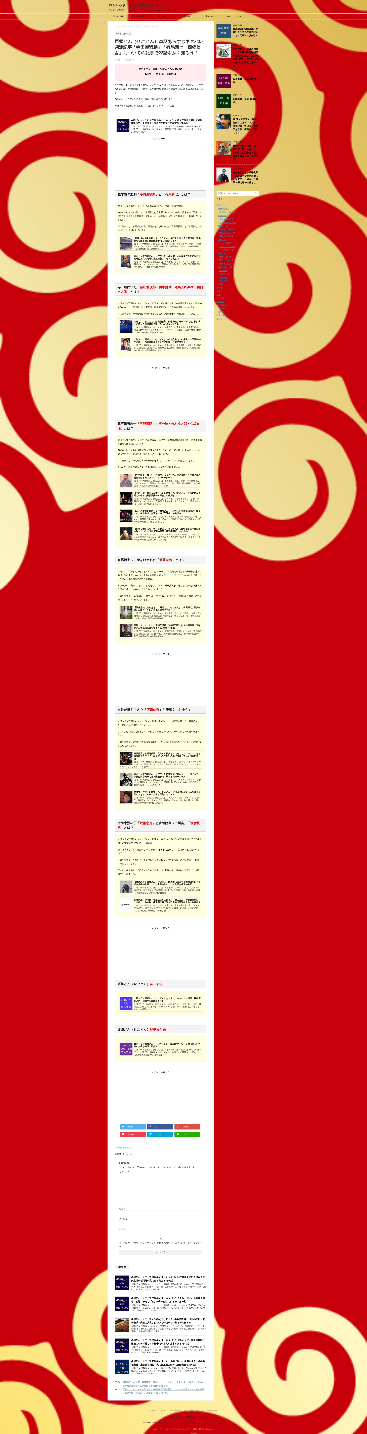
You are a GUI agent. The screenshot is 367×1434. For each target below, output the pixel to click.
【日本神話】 (210, 16)
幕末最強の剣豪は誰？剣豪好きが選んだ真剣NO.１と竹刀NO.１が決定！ (245, 32)
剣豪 (218, 291)
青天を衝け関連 (226, 219)
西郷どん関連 (225, 257)
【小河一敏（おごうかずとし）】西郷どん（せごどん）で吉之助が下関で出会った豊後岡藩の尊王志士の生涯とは (167, 494)
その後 (219, 288)
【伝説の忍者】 (141, 16)
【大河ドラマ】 (164, 16)
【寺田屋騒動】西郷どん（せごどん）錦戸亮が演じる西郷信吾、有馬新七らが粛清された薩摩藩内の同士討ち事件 (167, 239)
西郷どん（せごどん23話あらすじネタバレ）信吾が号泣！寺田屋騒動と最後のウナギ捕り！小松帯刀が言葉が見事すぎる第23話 (168, 1342)
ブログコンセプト (233, 16)
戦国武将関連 (222, 315)
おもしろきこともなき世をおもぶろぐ (137, 5)
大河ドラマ (221, 205)
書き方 (221, 312)
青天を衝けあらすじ (228, 222)
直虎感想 (223, 277)
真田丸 (221, 284)
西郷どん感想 (225, 264)
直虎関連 (223, 270)
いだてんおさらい (227, 246)
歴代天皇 (220, 298)
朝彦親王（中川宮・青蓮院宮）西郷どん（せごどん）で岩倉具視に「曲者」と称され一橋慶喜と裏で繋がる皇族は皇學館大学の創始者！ (167, 900)
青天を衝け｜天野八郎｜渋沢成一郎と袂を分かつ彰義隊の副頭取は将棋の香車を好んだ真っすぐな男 (245, 152)
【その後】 (187, 16)
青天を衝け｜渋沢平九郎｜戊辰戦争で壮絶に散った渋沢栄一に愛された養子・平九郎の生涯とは (245, 177)
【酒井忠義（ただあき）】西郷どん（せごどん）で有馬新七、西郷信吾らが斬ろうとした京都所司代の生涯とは (167, 608)
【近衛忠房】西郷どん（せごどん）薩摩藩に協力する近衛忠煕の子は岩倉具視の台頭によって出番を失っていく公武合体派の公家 (167, 883)
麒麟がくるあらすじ (228, 233)
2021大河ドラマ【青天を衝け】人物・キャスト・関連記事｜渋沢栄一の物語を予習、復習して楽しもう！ (246, 126)
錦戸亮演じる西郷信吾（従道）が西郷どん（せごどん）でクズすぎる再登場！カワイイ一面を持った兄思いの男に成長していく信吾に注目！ (167, 756)
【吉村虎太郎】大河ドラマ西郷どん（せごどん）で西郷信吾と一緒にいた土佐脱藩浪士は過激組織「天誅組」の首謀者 (167, 512)
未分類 (219, 319)
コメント (124, 1172)
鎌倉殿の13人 (224, 209)
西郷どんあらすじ (124, 1147)
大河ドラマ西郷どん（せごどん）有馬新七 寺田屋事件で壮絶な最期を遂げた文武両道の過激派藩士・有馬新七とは (167, 257)
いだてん (222, 240)
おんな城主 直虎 (226, 267)
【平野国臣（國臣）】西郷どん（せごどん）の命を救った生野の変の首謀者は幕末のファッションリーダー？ (167, 476)
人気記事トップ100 (178, 1411)
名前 (122, 1209)
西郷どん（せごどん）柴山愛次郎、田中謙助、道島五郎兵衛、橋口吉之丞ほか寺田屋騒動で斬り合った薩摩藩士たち (167, 322)
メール (123, 1219)
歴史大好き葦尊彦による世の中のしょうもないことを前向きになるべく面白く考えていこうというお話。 (183, 1422)
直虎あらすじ (225, 274)
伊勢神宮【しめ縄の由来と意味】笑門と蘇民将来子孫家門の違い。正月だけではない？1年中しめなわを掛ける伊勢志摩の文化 (246, 57)
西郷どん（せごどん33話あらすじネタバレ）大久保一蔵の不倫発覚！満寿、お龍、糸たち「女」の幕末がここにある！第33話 (168, 1300)
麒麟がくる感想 (226, 236)
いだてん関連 (225, 243)
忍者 (218, 295)
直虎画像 (223, 281)
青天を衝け (223, 215)
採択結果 (222, 308)
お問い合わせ (212, 1411)
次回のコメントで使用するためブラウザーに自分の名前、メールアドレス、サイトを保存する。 (160, 1245)
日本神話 (220, 301)
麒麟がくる (223, 226)
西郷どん (222, 253)
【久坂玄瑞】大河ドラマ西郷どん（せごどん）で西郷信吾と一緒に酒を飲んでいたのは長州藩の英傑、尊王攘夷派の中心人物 (167, 529)
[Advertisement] (160, 160)
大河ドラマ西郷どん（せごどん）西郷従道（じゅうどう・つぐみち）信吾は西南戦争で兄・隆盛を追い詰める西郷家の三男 (167, 775)
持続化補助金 (222, 305)
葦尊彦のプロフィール (158, 1411)
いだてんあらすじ (227, 250)
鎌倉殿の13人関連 (227, 212)
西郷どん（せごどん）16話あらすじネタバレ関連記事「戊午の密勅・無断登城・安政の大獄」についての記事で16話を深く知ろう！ (168, 1321)
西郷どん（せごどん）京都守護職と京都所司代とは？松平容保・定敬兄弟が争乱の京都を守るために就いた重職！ (167, 626)
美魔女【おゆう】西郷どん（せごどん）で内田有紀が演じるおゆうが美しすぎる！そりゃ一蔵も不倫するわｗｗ (167, 793)
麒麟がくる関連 (226, 229)
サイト (122, 1229)
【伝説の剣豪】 (118, 16)
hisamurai (127, 1154)
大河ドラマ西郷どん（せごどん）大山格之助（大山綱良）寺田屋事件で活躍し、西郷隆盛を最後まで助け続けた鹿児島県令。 (167, 340)
